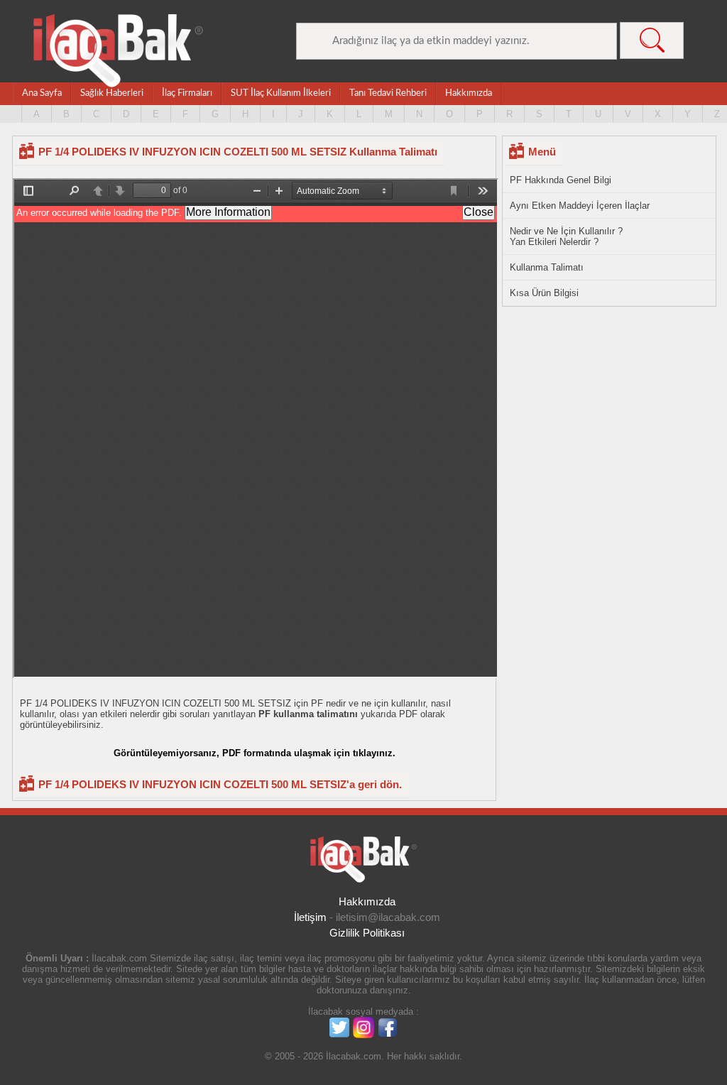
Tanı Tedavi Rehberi (388, 93)
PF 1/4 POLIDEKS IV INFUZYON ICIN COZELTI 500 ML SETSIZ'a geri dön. (220, 784)
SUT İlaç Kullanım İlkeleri (281, 93)
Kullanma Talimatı (547, 267)
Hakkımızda (468, 93)
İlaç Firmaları (187, 93)
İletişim (310, 917)
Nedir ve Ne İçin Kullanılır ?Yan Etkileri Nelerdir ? (566, 236)
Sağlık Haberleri (111, 93)
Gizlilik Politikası (367, 933)
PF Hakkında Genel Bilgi (560, 180)
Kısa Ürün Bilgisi (544, 293)
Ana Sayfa (42, 93)
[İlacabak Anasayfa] (118, 50)
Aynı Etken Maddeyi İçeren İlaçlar (580, 205)
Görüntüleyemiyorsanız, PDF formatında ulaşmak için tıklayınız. (254, 753)
